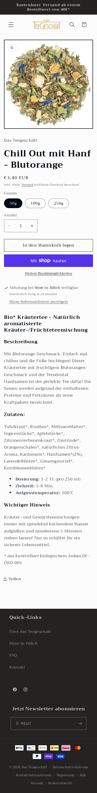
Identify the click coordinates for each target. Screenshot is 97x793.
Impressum (65, 775)
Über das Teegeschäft (30, 631)
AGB (83, 775)
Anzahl (10, 215)
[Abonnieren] (80, 723)
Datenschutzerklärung (70, 767)
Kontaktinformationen (34, 775)
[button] (11, 25)
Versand (27, 184)
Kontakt (17, 667)
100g (35, 203)
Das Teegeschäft (34, 767)
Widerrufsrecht (60, 783)
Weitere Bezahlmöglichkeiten (48, 273)
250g (58, 203)
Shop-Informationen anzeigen (38, 301)
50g (13, 203)
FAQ (13, 655)
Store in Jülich (23, 643)
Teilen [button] (15, 579)
